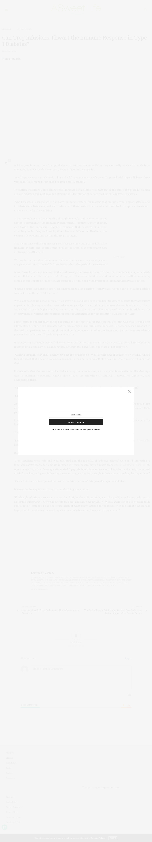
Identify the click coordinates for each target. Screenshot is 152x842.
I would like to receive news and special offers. (77, 429)
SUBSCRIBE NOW (76, 422)
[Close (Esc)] (129, 391)
